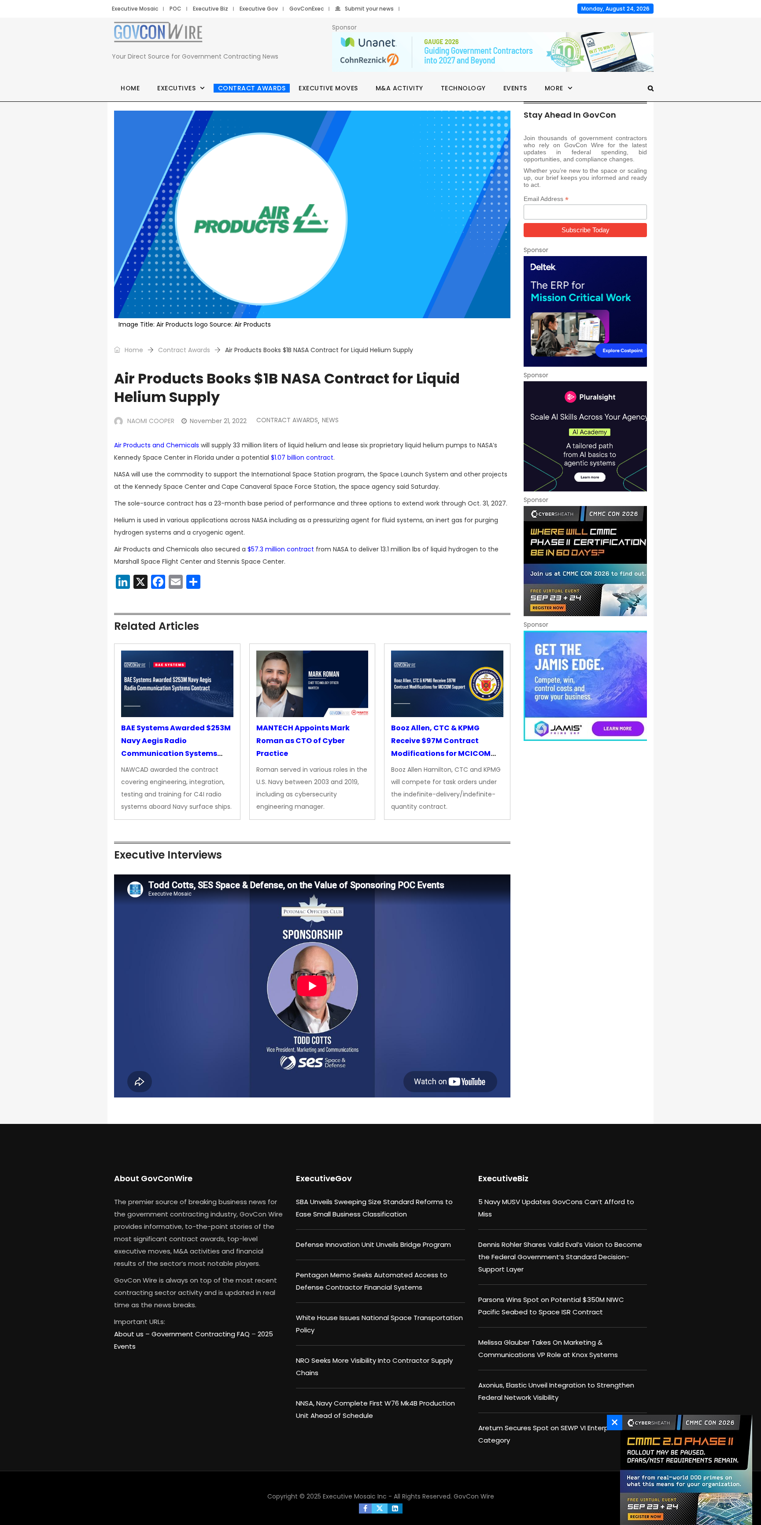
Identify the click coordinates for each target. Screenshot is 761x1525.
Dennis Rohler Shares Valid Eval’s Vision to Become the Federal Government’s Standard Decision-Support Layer (560, 1257)
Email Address (546, 199)
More (554, 88)
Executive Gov (259, 8)
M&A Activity (399, 88)
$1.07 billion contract (302, 457)
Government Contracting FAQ (201, 1334)
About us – (132, 1334)
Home (130, 88)
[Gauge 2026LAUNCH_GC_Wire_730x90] (493, 52)
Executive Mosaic (135, 8)
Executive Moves (328, 88)
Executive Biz (210, 8)
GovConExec (306, 8)
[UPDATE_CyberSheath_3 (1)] (585, 561)
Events (515, 88)
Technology (463, 88)
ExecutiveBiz (503, 1178)
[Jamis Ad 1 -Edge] (585, 686)
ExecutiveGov (324, 1178)
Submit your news (369, 8)
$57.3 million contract (281, 549)
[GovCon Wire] (158, 34)
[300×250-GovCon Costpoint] (585, 311)
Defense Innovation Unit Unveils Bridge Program (373, 1244)
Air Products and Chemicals (156, 445)
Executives (176, 88)
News (330, 420)
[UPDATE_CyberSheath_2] (684, 1470)
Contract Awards (252, 88)
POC (175, 8)
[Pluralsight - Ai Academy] (585, 436)
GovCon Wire (474, 1496)
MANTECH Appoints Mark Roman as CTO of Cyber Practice (303, 741)
